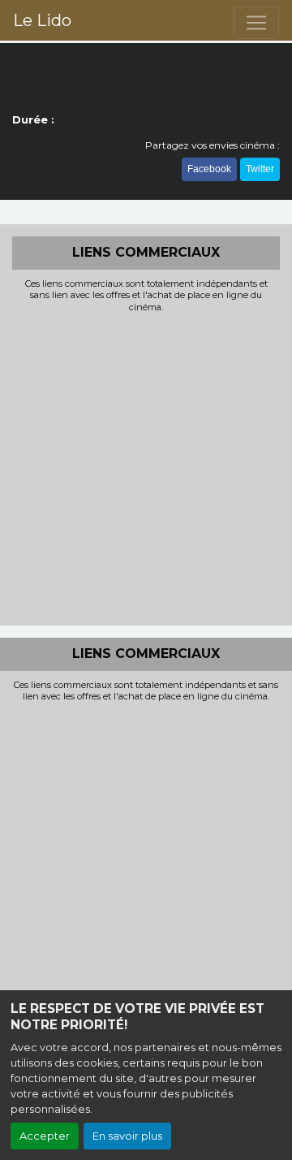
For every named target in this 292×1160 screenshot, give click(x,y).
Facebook (209, 169)
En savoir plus (127, 1136)
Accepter (44, 1136)
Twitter (260, 169)
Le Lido (42, 20)
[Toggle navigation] (256, 22)
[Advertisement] (146, 467)
